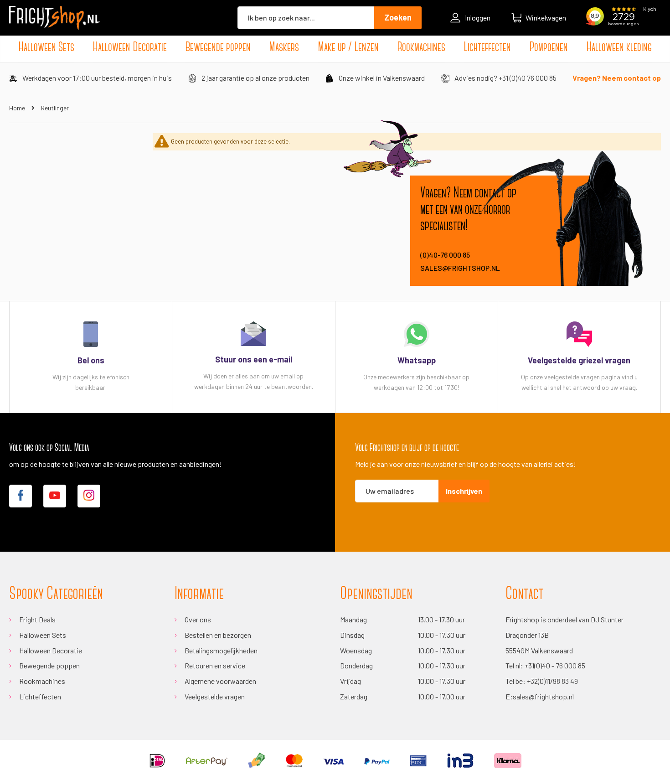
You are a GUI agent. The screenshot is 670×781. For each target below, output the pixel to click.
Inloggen (477, 17)
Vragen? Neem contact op (616, 77)
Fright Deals (37, 619)
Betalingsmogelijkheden (221, 650)
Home (17, 108)
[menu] (335, 48)
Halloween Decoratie (50, 650)
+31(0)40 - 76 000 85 (555, 665)
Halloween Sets (42, 635)
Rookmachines (42, 681)
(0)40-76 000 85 (445, 254)
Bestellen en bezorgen (218, 635)
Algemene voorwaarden (220, 681)
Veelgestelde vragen (215, 696)
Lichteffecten (40, 696)
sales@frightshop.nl (460, 268)
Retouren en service (215, 665)
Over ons (198, 619)
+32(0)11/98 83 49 (552, 681)
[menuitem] (46, 48)
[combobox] (305, 17)
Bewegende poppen (49, 665)
